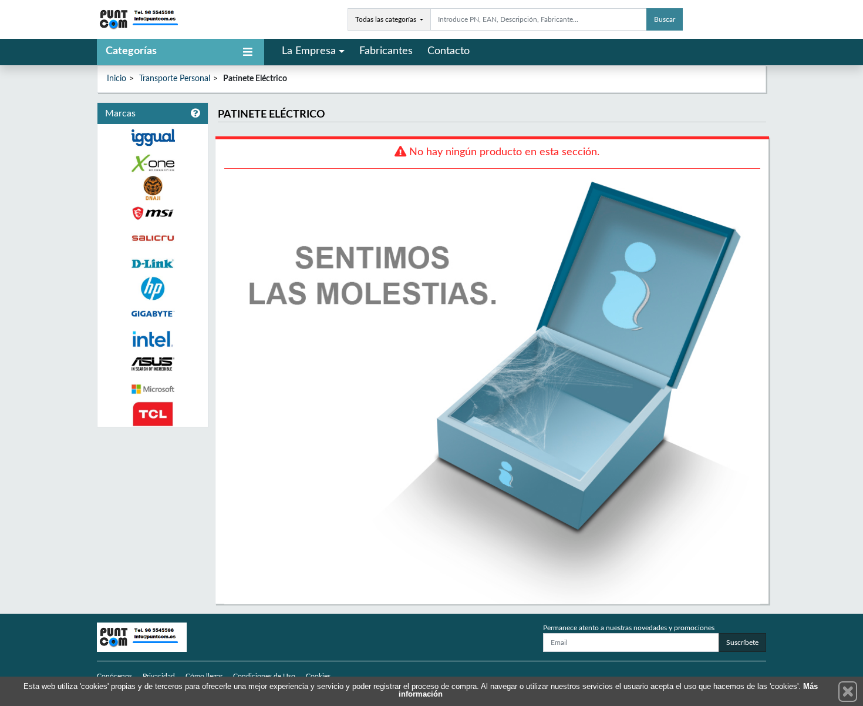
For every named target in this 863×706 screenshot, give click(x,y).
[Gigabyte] (152, 313)
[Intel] (152, 339)
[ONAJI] (152, 188)
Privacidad (159, 676)
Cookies (318, 676)
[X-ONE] (152, 163)
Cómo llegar (204, 676)
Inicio (116, 79)
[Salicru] (152, 238)
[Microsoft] (152, 389)
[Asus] (152, 364)
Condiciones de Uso (264, 676)
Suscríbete (742, 642)
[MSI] (152, 213)
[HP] (152, 289)
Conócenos (114, 676)
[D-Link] (152, 263)
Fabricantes (386, 51)
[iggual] (152, 137)
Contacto (448, 51)
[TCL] (152, 414)
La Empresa (309, 51)
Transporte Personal (174, 79)
